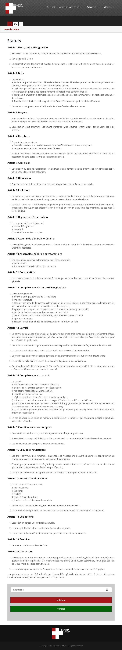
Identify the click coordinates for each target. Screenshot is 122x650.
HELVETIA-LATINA (60, 645)
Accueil (51, 7)
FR (10, 23)
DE (15, 23)
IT (21, 23)
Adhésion (61, 600)
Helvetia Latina (11, 29)
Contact (61, 608)
